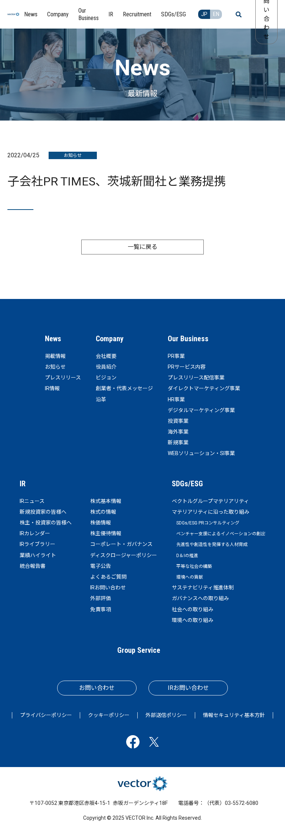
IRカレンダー (35, 533)
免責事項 (100, 609)
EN (216, 14)
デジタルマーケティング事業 (201, 410)
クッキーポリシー (109, 715)
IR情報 (52, 388)
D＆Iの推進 (187, 555)
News (53, 338)
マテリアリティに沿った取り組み (210, 512)
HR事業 (176, 399)
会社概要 (106, 356)
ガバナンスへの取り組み (200, 598)
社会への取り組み (192, 609)
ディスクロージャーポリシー (123, 555)
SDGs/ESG (187, 483)
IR (23, 483)
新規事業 (178, 442)
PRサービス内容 (187, 367)
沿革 (101, 399)
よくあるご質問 (108, 577)
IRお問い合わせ (108, 587)
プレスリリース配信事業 (196, 378)
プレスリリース (63, 378)
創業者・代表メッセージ (124, 388)
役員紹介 (106, 367)
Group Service (138, 650)
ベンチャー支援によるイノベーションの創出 (220, 533)
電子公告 (100, 566)
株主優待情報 (105, 533)
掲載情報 (55, 356)
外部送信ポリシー (166, 715)
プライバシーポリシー (46, 715)
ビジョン (106, 378)
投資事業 (178, 421)
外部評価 (100, 598)
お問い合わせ (97, 687)
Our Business (188, 338)
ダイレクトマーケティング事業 (204, 388)
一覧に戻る (142, 246)
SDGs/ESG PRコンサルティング (207, 523)
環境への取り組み (192, 620)
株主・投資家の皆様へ (46, 523)
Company (110, 338)
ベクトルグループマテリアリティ (210, 501)
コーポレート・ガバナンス (121, 544)
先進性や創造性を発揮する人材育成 (212, 544)
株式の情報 (103, 512)
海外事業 (178, 432)
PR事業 (176, 356)
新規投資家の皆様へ (43, 512)
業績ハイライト (38, 555)
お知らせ (55, 367)
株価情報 (100, 523)
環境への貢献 (189, 577)
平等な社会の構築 (194, 566)
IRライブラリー (37, 544)
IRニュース (32, 501)
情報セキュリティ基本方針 (234, 715)
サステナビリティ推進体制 (203, 587)
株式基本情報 (105, 501)
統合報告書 (33, 566)
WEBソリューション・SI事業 (201, 453)
